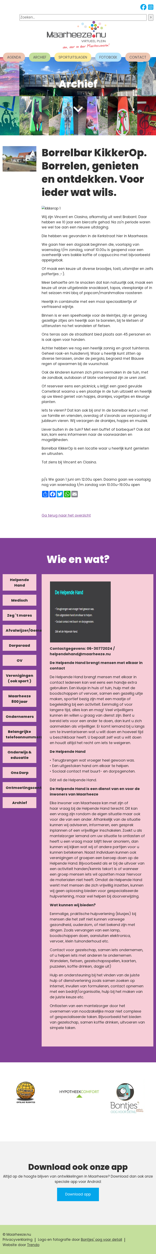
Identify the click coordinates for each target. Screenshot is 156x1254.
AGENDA (14, 57)
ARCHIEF (39, 57)
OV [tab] (19, 660)
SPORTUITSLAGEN (72, 57)
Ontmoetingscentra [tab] (21, 787)
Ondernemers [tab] (20, 716)
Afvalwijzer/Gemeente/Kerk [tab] (21, 630)
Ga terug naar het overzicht (66, 515)
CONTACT (137, 57)
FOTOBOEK (108, 57)
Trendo (33, 1244)
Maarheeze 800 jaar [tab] (19, 698)
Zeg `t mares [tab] (19, 615)
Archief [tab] (19, 802)
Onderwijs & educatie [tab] (19, 755)
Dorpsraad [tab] (19, 645)
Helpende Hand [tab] (19, 582)
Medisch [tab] (19, 600)
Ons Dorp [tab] (19, 772)
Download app (78, 1194)
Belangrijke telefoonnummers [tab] (21, 734)
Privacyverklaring (17, 1239)
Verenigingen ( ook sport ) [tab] (19, 678)
